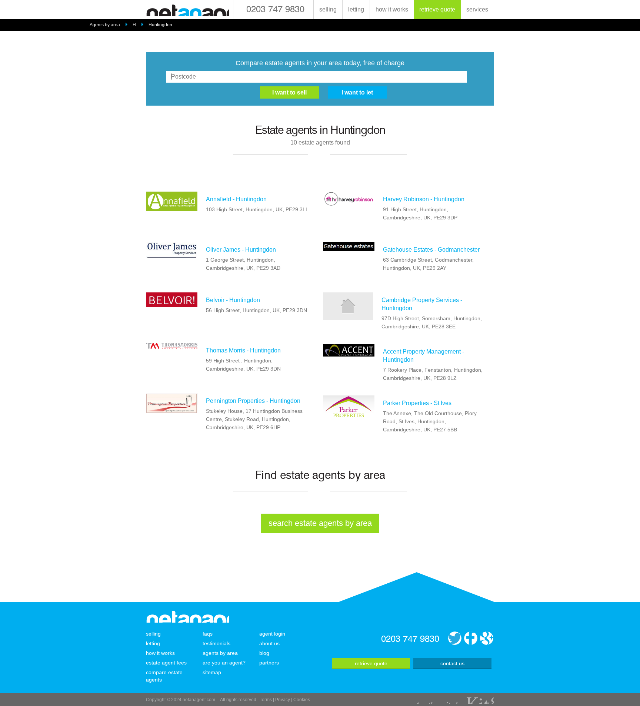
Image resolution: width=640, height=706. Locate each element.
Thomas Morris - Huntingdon (243, 350)
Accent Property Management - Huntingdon (423, 355)
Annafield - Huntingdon (236, 199)
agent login (272, 634)
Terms (266, 699)
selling (328, 9)
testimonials (216, 643)
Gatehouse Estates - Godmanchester (431, 249)
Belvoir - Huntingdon (233, 300)
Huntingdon (160, 24)
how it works (392, 9)
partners (269, 663)
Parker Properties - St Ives (417, 403)
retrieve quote (437, 9)
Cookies (301, 699)
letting (356, 9)
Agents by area (105, 24)
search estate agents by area (320, 523)
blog (264, 653)
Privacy (282, 699)
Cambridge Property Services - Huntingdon (421, 304)
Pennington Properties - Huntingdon (253, 401)
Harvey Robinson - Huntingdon (423, 199)
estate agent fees (166, 663)
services (477, 9)
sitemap (212, 672)
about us (269, 643)
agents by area (220, 653)
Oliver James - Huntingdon (241, 249)
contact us (452, 663)
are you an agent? (224, 663)
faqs (208, 634)
